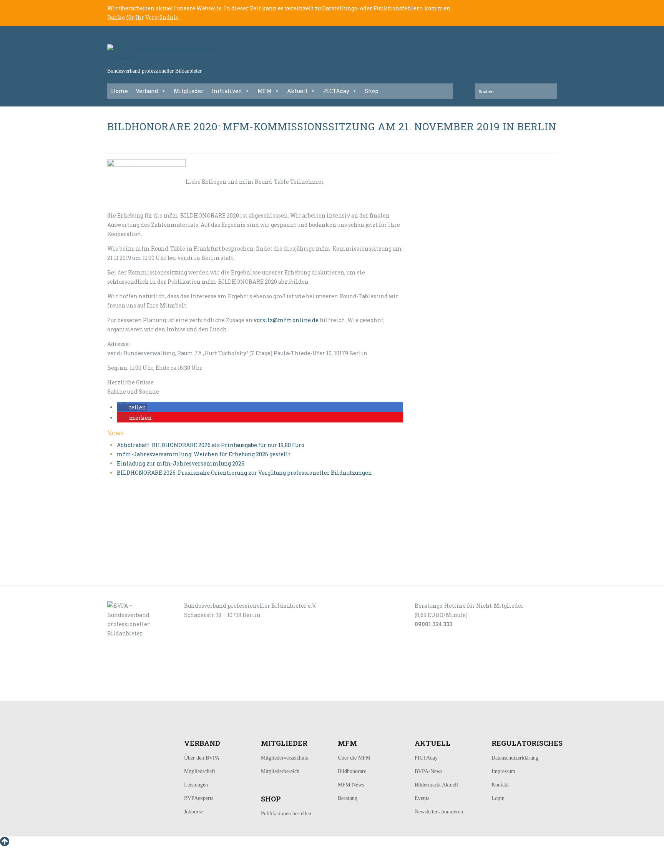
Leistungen (196, 785)
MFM (264, 91)
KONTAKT (160, 692)
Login (498, 798)
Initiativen (226, 91)
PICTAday (336, 91)
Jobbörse (193, 812)
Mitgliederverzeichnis (284, 758)
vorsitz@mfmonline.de (286, 320)
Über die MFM (354, 758)
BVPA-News (428, 771)
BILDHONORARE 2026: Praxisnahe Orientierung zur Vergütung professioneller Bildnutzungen (244, 472)
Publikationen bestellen (286, 813)
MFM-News (351, 785)
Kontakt (500, 785)
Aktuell (297, 91)
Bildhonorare (352, 771)
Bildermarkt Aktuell (436, 785)
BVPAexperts (198, 798)
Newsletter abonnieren (439, 812)
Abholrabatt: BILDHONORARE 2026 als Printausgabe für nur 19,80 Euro (210, 445)
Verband (147, 91)
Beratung (347, 798)
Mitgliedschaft (199, 771)
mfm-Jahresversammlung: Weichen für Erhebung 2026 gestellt (203, 454)
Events (422, 798)
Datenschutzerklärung (514, 758)
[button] (132, 407)
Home (119, 91)
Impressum (503, 771)
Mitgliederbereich (280, 771)
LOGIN (131, 692)
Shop (371, 91)
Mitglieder (189, 91)
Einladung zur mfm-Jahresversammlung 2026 (180, 463)
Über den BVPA (201, 758)
